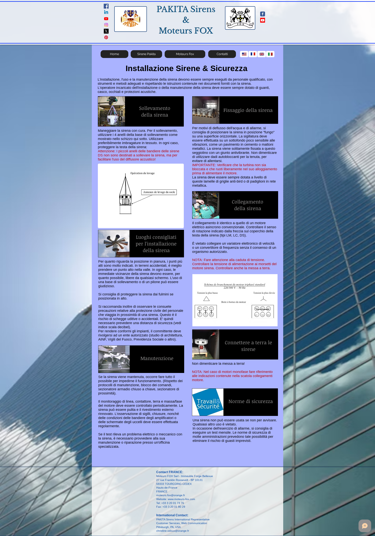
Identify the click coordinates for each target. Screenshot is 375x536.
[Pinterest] (106, 37)
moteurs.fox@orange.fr (170, 495)
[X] (106, 31)
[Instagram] (106, 24)
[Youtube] (106, 18)
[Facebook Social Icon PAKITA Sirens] (106, 6)
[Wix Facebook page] (262, 14)
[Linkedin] (106, 12)
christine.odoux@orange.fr (172, 530)
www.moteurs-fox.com (181, 499)
